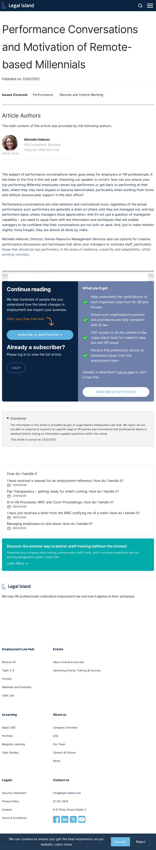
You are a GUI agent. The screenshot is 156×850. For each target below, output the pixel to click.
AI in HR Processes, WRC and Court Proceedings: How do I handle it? (60, 502)
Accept (120, 842)
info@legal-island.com (67, 793)
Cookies (7, 809)
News (56, 760)
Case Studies (10, 752)
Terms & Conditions (14, 818)
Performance (43, 95)
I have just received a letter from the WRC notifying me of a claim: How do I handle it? (73, 513)
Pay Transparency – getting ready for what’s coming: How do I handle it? (63, 491)
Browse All (8, 662)
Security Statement (14, 793)
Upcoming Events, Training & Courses (77, 670)
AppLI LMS (8, 727)
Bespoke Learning (13, 744)
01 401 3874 (60, 801)
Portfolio (7, 735)
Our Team (59, 744)
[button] (11, 143)
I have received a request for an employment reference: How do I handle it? (65, 481)
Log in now (125, 372)
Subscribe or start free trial (116, 392)
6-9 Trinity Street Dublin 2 (69, 809)
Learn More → (17, 563)
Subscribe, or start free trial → (40, 335)
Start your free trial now (25, 319)
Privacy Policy (10, 801)
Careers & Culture (64, 752)
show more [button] (10, 153)
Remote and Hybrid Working (81, 95)
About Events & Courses (68, 662)
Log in (16, 367)
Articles (7, 678)
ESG (55, 735)
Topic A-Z (8, 670)
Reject (140, 842)
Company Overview (65, 727)
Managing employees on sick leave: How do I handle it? (49, 524)
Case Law (8, 695)
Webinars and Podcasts (16, 687)
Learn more (63, 844)
